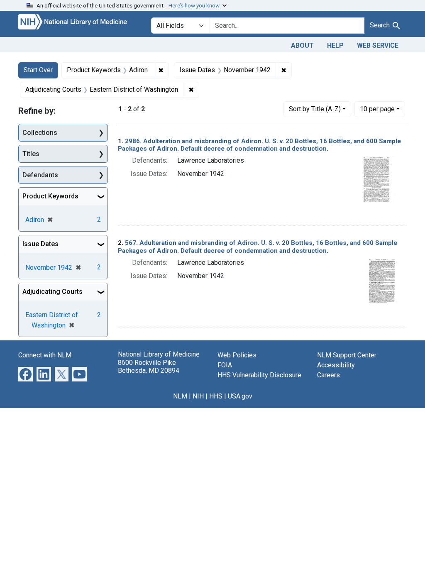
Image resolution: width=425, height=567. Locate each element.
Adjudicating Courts (52, 292)
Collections (39, 133)
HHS (215, 396)
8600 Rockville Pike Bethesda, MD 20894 (148, 366)
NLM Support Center (346, 355)
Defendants (40, 175)
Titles (30, 154)
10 (377, 109)
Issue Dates (40, 244)
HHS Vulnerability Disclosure (259, 375)
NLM (180, 396)
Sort (315, 109)
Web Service (377, 45)
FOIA (224, 365)
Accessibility (336, 365)
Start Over (38, 70)
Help (335, 45)
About (302, 45)
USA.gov (240, 396)
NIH (198, 396)
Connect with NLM (44, 355)
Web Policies (236, 355)
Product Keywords (50, 196)
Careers (328, 375)
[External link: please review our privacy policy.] (25, 374)
